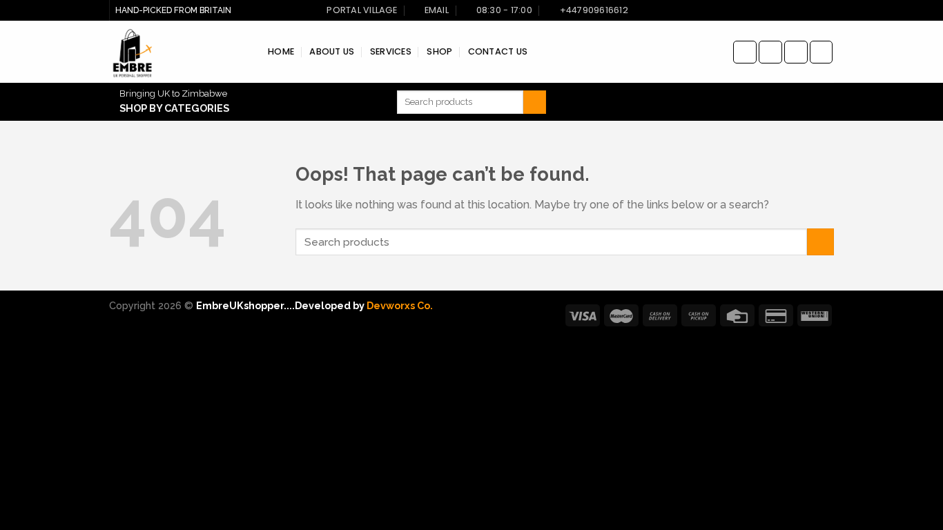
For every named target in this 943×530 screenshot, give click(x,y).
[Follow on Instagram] (770, 52)
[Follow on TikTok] (796, 52)
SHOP (439, 51)
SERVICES (390, 51)
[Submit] (534, 102)
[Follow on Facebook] (745, 52)
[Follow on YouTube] (821, 52)
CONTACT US (498, 51)
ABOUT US (331, 51)
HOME (281, 51)
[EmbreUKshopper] (178, 52)
